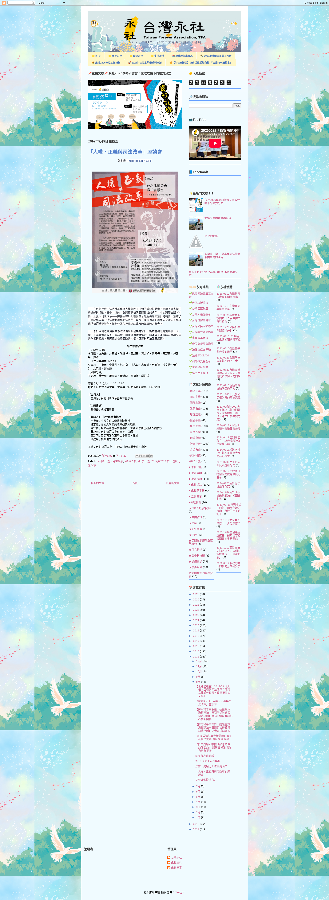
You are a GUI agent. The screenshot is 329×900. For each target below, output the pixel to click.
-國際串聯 (195, 402)
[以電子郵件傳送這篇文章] (137, 456)
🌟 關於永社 (115, 55)
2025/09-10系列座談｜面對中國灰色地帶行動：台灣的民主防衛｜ (228, 509)
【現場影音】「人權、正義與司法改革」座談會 (213, 703)
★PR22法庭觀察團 (200, 508)
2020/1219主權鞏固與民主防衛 (228, 307)
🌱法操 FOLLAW (199, 355)
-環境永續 (195, 437)
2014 (196, 656)
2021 (196, 620)
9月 (198, 676)
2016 (196, 646)
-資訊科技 (195, 455)
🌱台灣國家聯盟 (198, 308)
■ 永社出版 (195, 467)
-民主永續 (117, 461)
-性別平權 (195, 420)
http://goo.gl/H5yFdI (140, 160)
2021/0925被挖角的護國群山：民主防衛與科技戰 (228, 318)
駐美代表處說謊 (204, 755)
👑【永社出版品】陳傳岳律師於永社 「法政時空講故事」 (200, 62)
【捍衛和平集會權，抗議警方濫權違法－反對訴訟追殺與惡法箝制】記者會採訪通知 (212, 727)
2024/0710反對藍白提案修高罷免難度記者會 (228, 474)
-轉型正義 (195, 461)
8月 (198, 681)
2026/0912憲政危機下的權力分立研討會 (228, 565)
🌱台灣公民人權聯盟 (201, 326)
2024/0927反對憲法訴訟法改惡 (228, 485)
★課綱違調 (195, 561)
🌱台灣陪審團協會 (200, 320)
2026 (196, 594)
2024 (196, 604)
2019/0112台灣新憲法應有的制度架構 (228, 295)
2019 (196, 630)
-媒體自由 (195, 408)
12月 (199, 661)
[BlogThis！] (140, 456)
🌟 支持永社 (157, 55)
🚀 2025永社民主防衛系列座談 (145, 62)
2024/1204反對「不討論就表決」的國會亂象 (228, 495)
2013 (196, 823)
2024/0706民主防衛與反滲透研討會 (228, 463)
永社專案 (176, 867)
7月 (198, 786)
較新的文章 (97, 483)
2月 (198, 812)
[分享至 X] (144, 456)
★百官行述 (195, 549)
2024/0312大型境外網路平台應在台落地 (228, 427)
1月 (198, 817)
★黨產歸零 (195, 567)
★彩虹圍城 (195, 528)
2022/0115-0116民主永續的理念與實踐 (228, 338)
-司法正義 (104, 461)
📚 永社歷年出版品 (182, 55)
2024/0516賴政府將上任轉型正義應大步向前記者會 (228, 453)
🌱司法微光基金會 (200, 361)
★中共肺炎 (195, 517)
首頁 (135, 483)
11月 (199, 666)
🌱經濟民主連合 (198, 372)
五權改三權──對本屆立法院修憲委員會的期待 (222, 255)
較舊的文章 (172, 483)
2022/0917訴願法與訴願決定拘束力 (228, 387)
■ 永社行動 (195, 478)
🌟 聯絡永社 (136, 55)
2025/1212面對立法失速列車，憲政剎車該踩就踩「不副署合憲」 (228, 552)
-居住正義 (195, 414)
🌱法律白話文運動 (200, 349)
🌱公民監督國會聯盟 (201, 343)
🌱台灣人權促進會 (200, 314)
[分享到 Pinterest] (151, 456)
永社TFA (176, 862)
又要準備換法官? (205, 779)
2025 (196, 599)
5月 (198, 796)
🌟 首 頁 (96, 55)
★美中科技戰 (197, 555)
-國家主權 (195, 396)
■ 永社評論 (195, 484)
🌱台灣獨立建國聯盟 (201, 332)
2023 (196, 609)
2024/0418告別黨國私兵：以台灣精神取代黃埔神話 (228, 440)
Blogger (180, 892)
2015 (196, 651)
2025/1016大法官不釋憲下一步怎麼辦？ (228, 521)
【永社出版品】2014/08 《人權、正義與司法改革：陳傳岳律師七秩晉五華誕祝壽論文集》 (212, 691)
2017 (196, 640)
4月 (198, 801)
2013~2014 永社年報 (207, 760)
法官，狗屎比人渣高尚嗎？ (211, 766)
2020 (196, 625)
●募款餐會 (195, 502)
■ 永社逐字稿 (196, 490)
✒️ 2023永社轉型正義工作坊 (216, 55)
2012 (196, 829)
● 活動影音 (195, 496)
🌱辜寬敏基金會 (198, 337)
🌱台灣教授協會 (198, 302)
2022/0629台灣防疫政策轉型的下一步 (228, 359)
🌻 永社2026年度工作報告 (106, 62)
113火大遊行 (212, 236)
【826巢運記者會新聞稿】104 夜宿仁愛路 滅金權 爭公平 (213, 737)
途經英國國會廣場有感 (217, 217)
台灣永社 (176, 857)
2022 (196, 615)
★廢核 (193, 523)
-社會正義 (144, 461)
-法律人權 (131, 461)
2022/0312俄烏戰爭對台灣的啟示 (228, 350)
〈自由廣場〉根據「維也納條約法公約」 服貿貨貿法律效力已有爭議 (213, 747)
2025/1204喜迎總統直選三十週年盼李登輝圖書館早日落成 (228, 535)
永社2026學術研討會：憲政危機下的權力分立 (222, 201)
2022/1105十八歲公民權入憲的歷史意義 (228, 396)
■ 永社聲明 (195, 473)
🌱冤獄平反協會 (198, 367)
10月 (199, 671)
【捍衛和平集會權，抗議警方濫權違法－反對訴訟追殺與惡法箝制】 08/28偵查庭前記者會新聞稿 (213, 714)
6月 (198, 791)
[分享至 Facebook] (148, 456)
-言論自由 (195, 449)
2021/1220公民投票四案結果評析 (228, 329)
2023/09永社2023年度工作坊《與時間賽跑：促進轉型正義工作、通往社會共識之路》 (228, 413)
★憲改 (193, 534)
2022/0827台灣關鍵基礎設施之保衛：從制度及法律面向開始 (228, 373)
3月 (198, 807)
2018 (196, 635)
